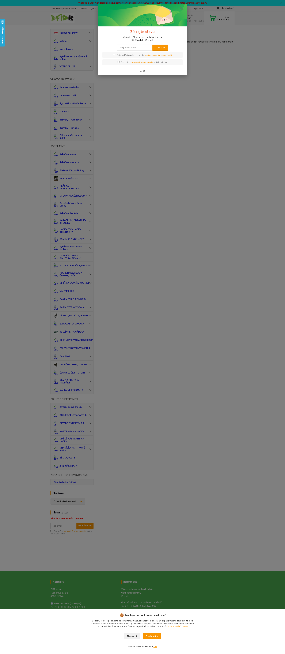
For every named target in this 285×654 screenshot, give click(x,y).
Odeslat (160, 47)
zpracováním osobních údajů (142, 62)
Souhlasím (152, 636)
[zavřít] (181, 8)
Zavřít (142, 71)
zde (155, 646)
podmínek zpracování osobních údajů (158, 55)
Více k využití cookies (178, 626)
